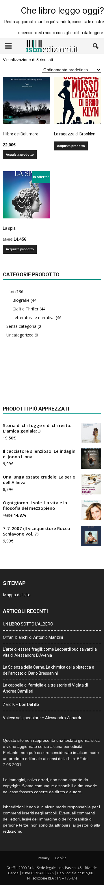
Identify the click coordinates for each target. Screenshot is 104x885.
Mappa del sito (17, 594)
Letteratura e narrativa (33, 317)
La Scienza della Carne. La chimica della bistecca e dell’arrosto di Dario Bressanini (48, 670)
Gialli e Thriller (25, 309)
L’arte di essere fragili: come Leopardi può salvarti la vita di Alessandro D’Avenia (50, 652)
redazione (12, 831)
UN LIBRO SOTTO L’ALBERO (28, 624)
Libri (10, 291)
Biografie (20, 300)
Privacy (43, 857)
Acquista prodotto (20, 154)
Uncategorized (20, 335)
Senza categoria (21, 326)
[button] (96, 46)
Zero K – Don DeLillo (21, 704)
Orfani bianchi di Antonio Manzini (33, 637)
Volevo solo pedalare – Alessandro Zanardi (42, 717)
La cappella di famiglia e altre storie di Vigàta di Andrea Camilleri (45, 688)
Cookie (60, 857)
